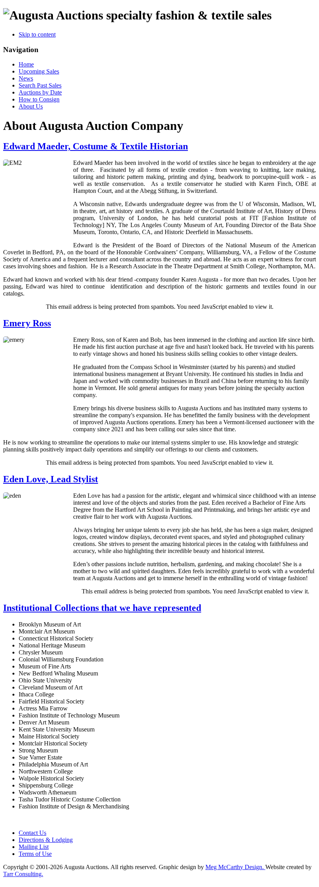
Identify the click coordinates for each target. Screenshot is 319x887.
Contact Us (32, 832)
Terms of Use (35, 853)
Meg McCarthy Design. (235, 867)
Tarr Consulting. (23, 874)
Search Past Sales (40, 85)
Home (26, 64)
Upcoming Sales (39, 71)
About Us (31, 106)
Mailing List (34, 846)
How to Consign (39, 99)
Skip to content (37, 34)
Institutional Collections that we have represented (102, 608)
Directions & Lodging (46, 839)
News (26, 78)
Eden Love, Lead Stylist (50, 479)
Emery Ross (27, 323)
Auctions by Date (40, 92)
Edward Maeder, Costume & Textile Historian (95, 146)
